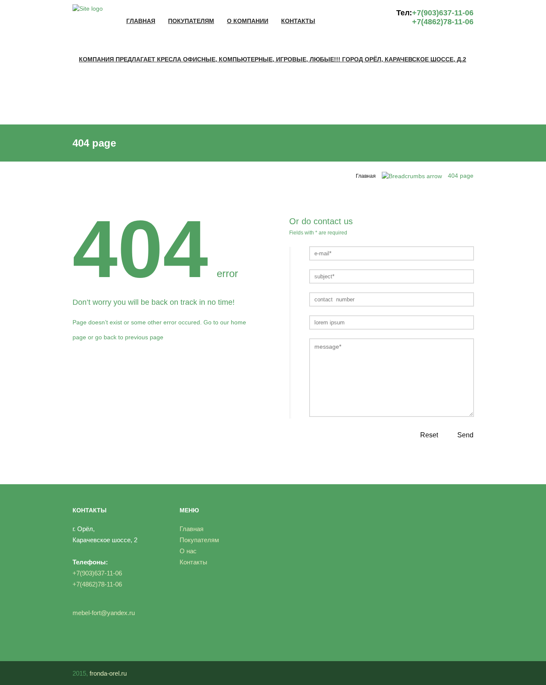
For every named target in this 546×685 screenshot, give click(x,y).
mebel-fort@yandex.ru (104, 612)
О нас (188, 551)
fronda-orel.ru (108, 673)
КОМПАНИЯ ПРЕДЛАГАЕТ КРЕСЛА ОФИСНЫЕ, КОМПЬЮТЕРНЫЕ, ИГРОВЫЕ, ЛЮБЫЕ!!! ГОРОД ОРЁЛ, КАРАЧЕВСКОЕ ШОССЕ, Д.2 (272, 59)
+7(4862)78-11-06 (442, 21)
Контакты (298, 20)
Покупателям (191, 20)
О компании (247, 20)
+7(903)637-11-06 (442, 13)
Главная (140, 20)
